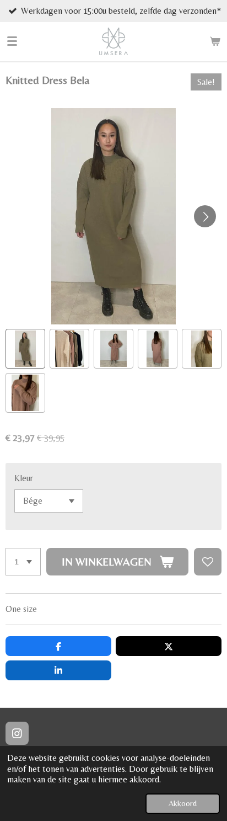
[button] (25, 349)
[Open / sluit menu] (12, 41)
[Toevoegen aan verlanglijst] (207, 561)
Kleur (23, 478)
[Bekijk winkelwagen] (215, 41)
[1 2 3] (23, 561)
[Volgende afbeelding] (205, 216)
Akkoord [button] (183, 803)
